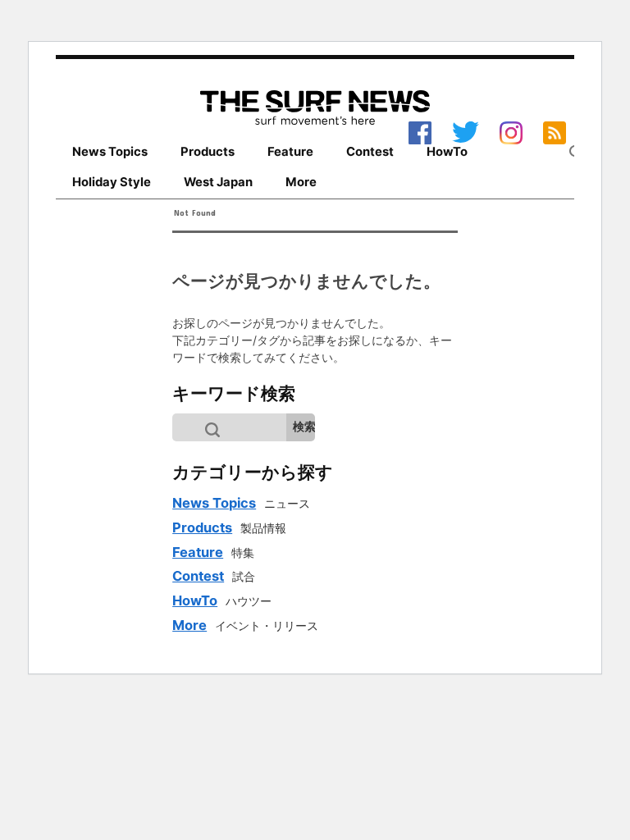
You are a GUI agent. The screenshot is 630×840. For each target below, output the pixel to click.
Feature (290, 151)
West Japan (218, 182)
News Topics (110, 151)
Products (207, 151)
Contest (370, 151)
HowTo (447, 151)
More (301, 182)
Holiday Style (111, 182)
